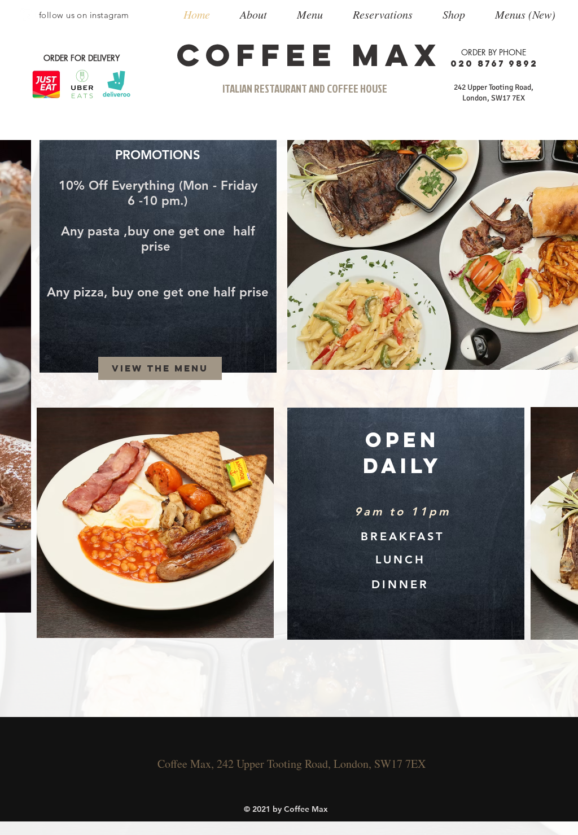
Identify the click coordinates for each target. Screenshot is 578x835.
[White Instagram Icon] (28, 16)
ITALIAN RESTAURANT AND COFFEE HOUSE (304, 88)
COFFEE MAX (309, 55)
